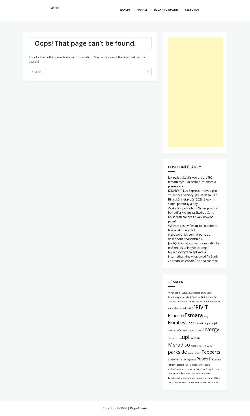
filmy (206, 316)
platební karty (175, 359)
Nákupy (125, 9)
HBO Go (192, 323)
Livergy (210, 329)
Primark (172, 364)
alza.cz (177, 308)
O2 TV (209, 346)
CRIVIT (200, 307)
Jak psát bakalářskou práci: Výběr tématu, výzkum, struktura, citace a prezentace (192, 181)
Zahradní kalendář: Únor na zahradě (193, 261)
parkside (177, 352)
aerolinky (212, 301)
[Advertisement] (195, 92)
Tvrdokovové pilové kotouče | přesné (186, 378)
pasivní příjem (194, 353)
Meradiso (179, 344)
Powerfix (205, 359)
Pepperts (211, 352)
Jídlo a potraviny (166, 9)
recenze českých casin (208, 369)
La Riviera (185, 330)
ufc (206, 378)
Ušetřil (55, 8)
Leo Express (196, 330)
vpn (210, 378)
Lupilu (186, 336)
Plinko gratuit (189, 359)
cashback (186, 308)
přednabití (197, 365)
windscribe (213, 382)
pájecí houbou (184, 365)
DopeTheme (138, 408)
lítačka (197, 338)
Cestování (192, 9)
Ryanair (171, 373)
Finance (142, 9)
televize (207, 373)
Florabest (177, 322)
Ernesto (176, 315)
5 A (205, 301)
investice (201, 323)
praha (217, 359)
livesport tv (173, 338)
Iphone (210, 323)
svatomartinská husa (193, 373)
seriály (179, 373)
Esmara (193, 315)
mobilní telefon (198, 346)
